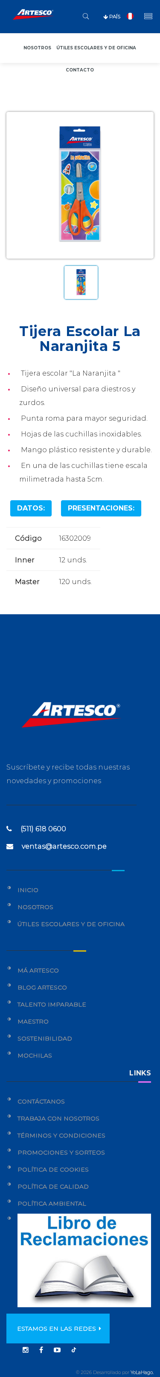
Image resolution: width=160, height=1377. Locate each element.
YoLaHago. (142, 1372)
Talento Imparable (51, 1004)
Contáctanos (41, 1101)
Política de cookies (53, 1169)
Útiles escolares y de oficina (96, 48)
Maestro (33, 1021)
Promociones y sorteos (61, 1152)
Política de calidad (53, 1186)
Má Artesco (38, 970)
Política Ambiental (51, 1203)
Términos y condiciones (61, 1135)
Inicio (27, 890)
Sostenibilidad (44, 1038)
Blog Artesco (42, 987)
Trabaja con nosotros (58, 1118)
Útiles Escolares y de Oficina (71, 924)
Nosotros (37, 48)
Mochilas (34, 1055)
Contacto (80, 70)
